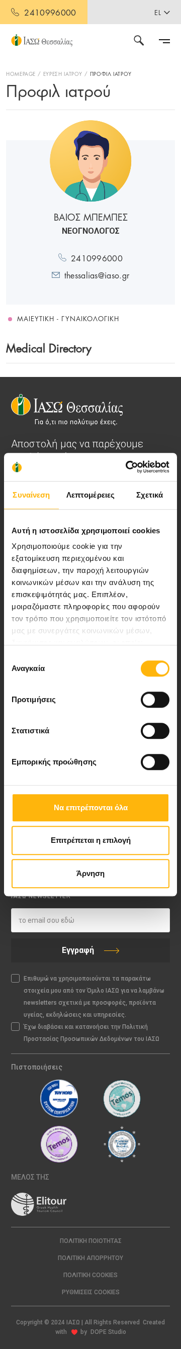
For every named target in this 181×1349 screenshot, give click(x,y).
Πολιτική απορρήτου (90, 1258)
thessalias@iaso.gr (97, 274)
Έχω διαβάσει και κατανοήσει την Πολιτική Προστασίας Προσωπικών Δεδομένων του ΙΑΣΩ (91, 1032)
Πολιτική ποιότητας (91, 1240)
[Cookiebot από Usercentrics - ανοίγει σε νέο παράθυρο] (127, 466)
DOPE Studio (108, 1331)
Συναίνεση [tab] (31, 495)
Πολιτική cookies (90, 1275)
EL (157, 12)
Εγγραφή (78, 950)
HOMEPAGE (21, 73)
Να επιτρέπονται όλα (91, 807)
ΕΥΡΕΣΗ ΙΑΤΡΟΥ (62, 73)
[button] (90, 1292)
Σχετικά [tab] (149, 495)
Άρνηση (90, 873)
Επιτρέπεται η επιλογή (91, 840)
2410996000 (50, 12)
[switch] (155, 700)
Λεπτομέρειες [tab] (90, 495)
